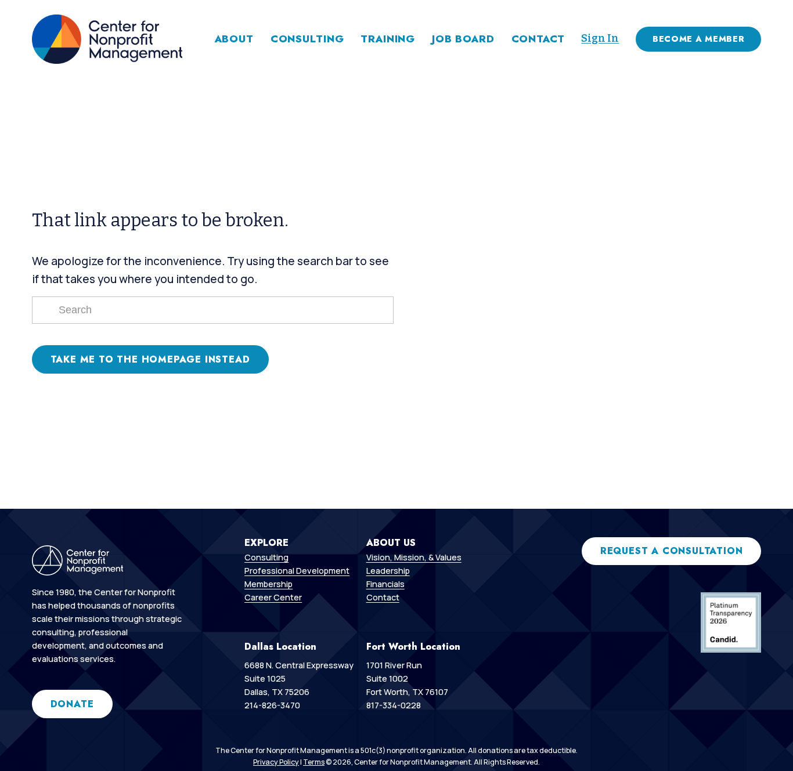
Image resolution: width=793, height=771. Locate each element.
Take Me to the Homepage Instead (150, 359)
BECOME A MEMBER (699, 39)
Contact (538, 38)
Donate (72, 704)
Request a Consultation (671, 551)
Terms (314, 762)
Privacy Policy (276, 762)
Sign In (600, 38)
